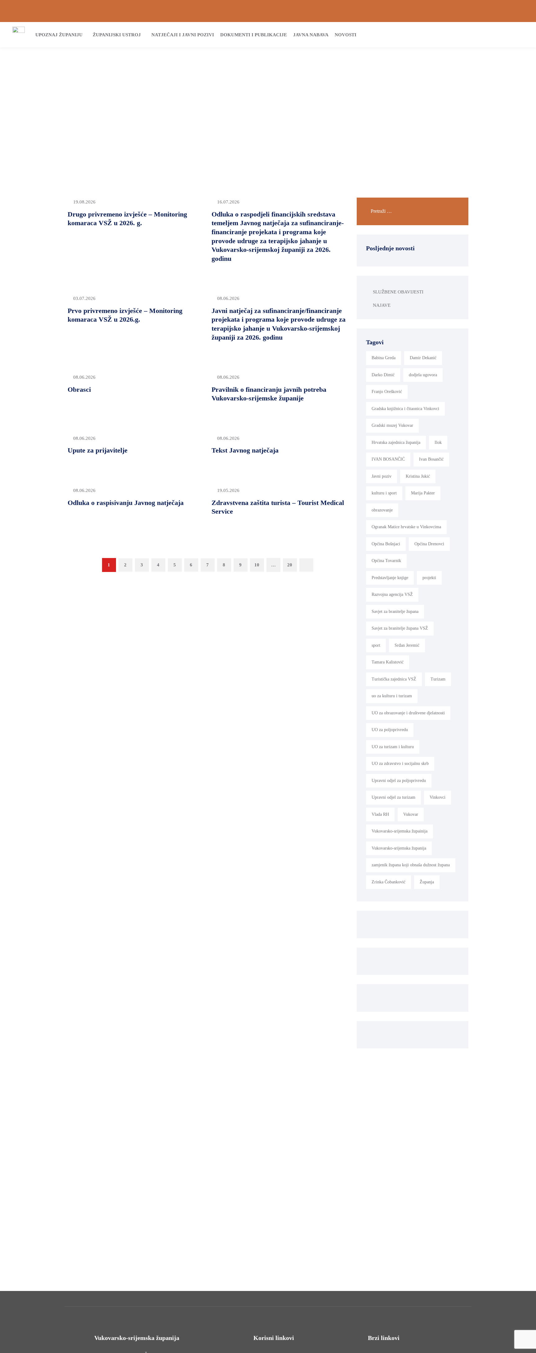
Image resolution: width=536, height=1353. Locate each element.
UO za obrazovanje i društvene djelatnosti (408, 713)
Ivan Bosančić (431, 459)
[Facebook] (500, 11)
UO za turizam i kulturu (393, 746)
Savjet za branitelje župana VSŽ (400, 628)
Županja (427, 882)
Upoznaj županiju (59, 34)
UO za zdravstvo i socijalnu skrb (400, 763)
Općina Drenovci (429, 544)
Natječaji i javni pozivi (182, 34)
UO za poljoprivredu (390, 729)
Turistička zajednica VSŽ (394, 679)
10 (256, 564)
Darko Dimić (383, 375)
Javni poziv (381, 476)
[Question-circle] (14, 11)
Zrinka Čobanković (388, 882)
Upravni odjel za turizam (393, 797)
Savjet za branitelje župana (395, 611)
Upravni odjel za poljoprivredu (399, 780)
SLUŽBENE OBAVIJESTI (398, 291)
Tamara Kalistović (388, 662)
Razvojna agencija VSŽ (392, 594)
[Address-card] (25, 11)
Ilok (438, 442)
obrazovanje (382, 510)
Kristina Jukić (418, 476)
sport (376, 645)
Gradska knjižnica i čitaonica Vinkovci (405, 408)
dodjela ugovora (423, 375)
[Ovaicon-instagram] (511, 11)
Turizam (438, 679)
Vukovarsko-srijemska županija (399, 848)
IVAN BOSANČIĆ (388, 459)
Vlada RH (380, 814)
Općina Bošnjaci (386, 544)
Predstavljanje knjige (390, 577)
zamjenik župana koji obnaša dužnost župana (411, 865)
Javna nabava (310, 34)
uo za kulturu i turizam (392, 696)
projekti (429, 577)
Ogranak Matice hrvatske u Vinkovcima (406, 527)
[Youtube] (521, 11)
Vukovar (410, 814)
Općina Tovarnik (386, 560)
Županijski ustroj (117, 34)
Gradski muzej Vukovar (392, 425)
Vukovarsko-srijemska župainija (399, 831)
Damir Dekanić (423, 357)
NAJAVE (382, 305)
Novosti (345, 34)
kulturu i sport (384, 493)
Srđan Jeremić (407, 645)
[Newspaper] (490, 11)
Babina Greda (383, 357)
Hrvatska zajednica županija (396, 442)
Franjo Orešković (387, 391)
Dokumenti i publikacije (253, 34)
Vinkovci (437, 797)
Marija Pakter (423, 493)
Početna (251, 98)
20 (289, 564)
